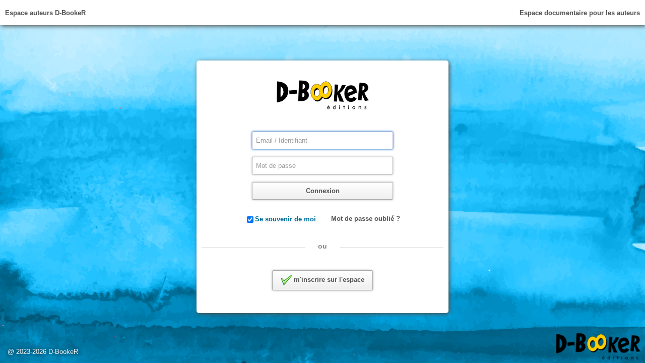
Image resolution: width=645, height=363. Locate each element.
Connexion (323, 191)
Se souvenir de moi (285, 219)
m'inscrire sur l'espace (328, 279)
